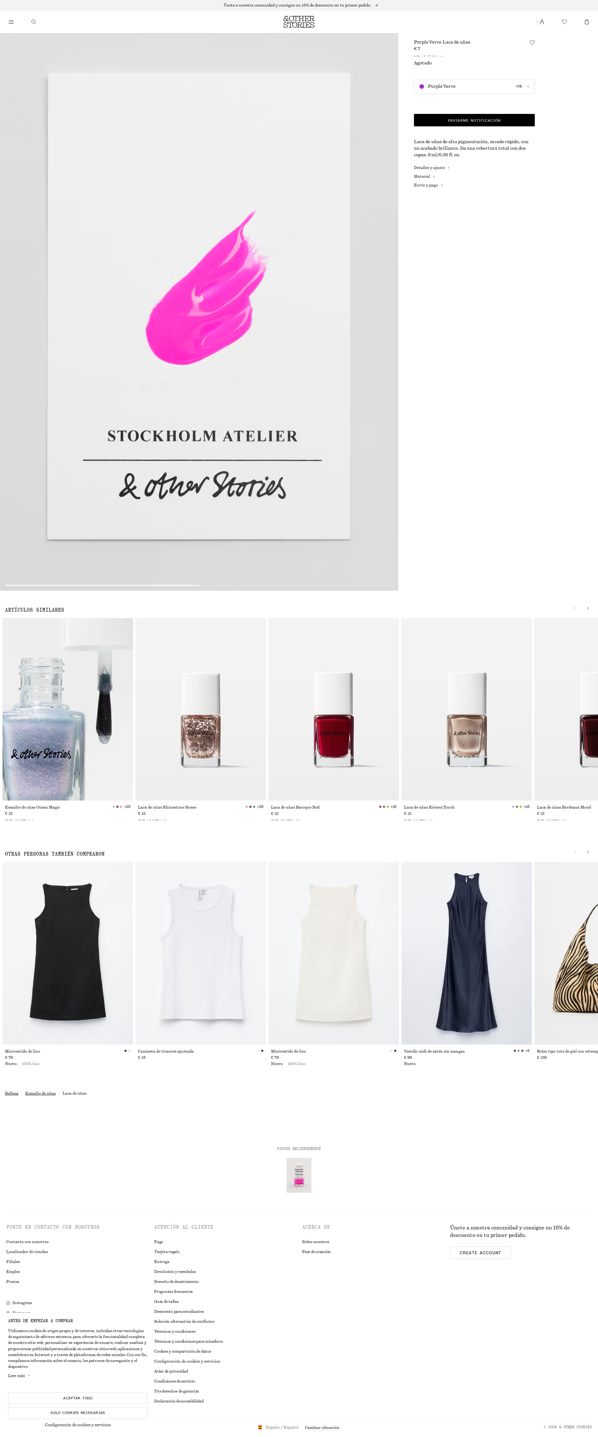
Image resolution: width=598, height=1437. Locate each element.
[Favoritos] (564, 22)
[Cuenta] (542, 22)
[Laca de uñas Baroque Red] (333, 709)
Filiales (13, 1262)
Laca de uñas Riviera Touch (429, 807)
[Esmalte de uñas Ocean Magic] (67, 709)
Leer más (16, 1376)
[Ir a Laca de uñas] (299, 1175)
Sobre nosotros (315, 1242)
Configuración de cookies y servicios (78, 1425)
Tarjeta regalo (167, 1252)
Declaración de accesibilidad (178, 1401)
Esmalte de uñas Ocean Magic (32, 807)
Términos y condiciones (175, 1331)
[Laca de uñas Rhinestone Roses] (200, 709)
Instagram (22, 1303)
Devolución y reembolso (175, 1272)
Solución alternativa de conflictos (184, 1321)
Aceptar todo (77, 1398)
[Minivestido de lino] (67, 953)
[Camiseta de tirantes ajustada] (200, 953)
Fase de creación (316, 1252)
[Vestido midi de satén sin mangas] (466, 953)
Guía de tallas (166, 1301)
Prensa (12, 1282)
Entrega (161, 1262)
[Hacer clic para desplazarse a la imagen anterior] (575, 608)
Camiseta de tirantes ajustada (166, 1051)
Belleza (11, 1093)
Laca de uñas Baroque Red (295, 807)
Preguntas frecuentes (173, 1292)
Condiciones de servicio (174, 1381)
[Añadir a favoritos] (532, 42)
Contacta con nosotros (27, 1242)
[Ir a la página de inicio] (299, 22)
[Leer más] (299, 5)
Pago (158, 1242)
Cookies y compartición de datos (182, 1351)
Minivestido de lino (22, 1051)
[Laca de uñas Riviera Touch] (466, 709)
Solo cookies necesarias (77, 1413)
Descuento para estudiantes (179, 1311)
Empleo (13, 1272)
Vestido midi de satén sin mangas (434, 1051)
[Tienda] (11, 22)
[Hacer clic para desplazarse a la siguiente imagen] (588, 608)
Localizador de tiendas (27, 1252)
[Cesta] (587, 22)
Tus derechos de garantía (176, 1391)
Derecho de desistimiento (176, 1282)
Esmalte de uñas (40, 1093)
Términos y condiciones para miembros (188, 1341)
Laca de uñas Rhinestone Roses (167, 807)
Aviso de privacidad (171, 1371)
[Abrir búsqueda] (33, 22)
